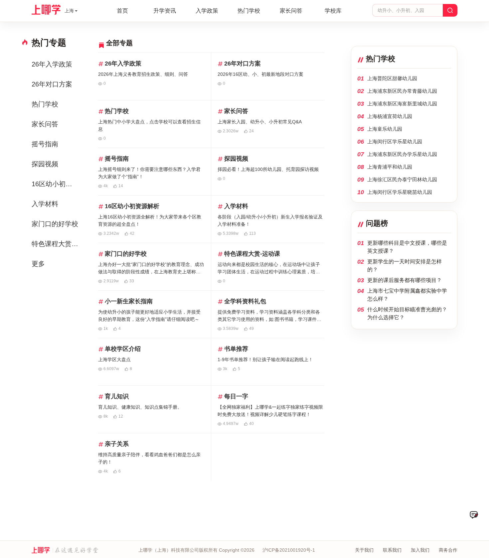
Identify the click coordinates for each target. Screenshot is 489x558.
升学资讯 (164, 11)
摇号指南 (45, 144)
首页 (122, 11)
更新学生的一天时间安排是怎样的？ (404, 265)
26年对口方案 (52, 84)
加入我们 (420, 550)
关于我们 (364, 550)
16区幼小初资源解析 (56, 184)
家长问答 (291, 11)
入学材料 (45, 204)
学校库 (333, 11)
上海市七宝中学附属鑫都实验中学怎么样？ (407, 295)
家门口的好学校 (55, 223)
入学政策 (207, 11)
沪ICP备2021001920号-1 (288, 550)
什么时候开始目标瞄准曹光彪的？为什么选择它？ (407, 313)
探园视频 (45, 164)
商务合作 (448, 550)
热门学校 (249, 11)
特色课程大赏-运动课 (56, 243)
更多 (38, 263)
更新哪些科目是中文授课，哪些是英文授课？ (407, 247)
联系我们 (392, 550)
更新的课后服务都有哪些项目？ (404, 280)
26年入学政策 (52, 64)
